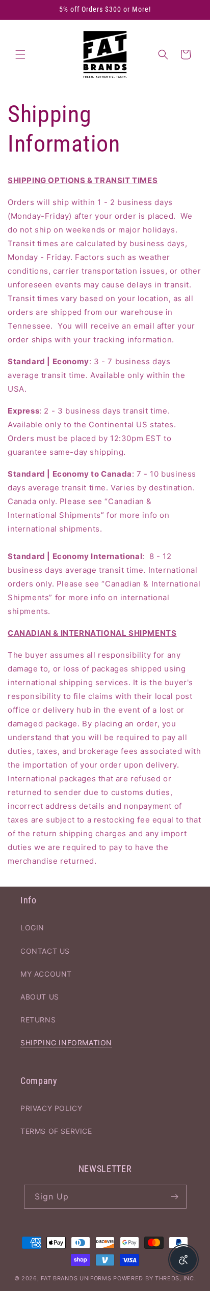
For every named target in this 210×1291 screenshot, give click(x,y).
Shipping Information (66, 1042)
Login (32, 927)
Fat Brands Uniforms (76, 1278)
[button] (20, 54)
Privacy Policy (51, 1108)
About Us (39, 996)
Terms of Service (56, 1131)
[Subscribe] (175, 1197)
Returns (38, 1019)
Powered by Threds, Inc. (154, 1278)
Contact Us (45, 951)
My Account (46, 974)
